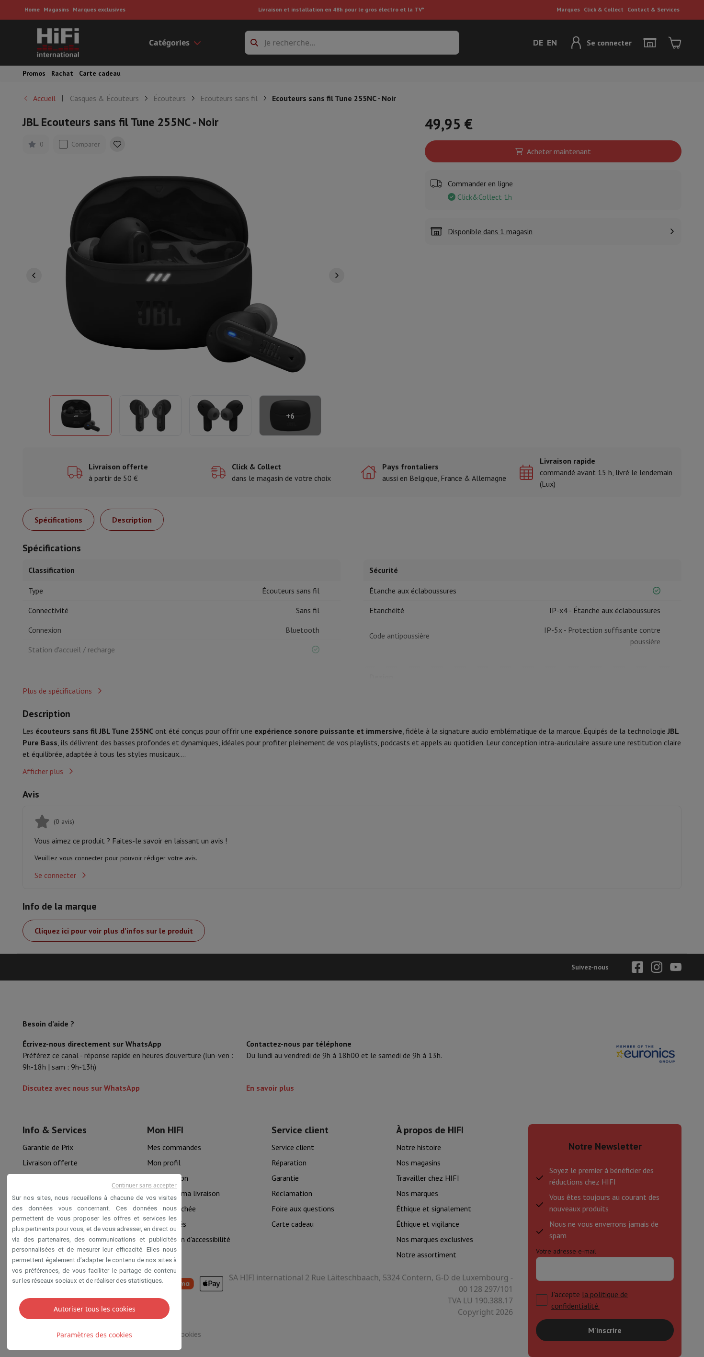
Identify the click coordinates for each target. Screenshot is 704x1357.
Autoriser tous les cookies (95, 1308)
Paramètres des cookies (94, 1334)
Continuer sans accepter (144, 1185)
